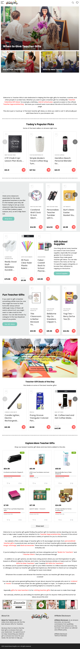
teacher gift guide (28, 568)
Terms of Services (60, 636)
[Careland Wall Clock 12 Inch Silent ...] (36, 195)
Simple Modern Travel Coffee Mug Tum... (39, 161)
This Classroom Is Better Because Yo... (35, 319)
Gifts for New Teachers (25, 563)
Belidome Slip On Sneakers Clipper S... (52, 317)
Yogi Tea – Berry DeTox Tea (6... (69, 316)
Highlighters (41, 257)
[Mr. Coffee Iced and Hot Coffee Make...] (65, 401)
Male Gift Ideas (59, 412)
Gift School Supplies (60, 243)
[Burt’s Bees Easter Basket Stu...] (69, 195)
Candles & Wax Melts (11, 412)
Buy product (23, 170)
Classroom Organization (9, 257)
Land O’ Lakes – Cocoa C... (38, 509)
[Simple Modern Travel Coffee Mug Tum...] (40, 144)
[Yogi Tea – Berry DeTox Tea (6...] (69, 298)
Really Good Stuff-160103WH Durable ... (10, 265)
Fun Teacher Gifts (13, 294)
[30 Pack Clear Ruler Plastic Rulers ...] (27, 246)
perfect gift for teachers (47, 532)
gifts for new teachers (19, 590)
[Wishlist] (77, 2)
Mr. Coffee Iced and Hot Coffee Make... (64, 416)
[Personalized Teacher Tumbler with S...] (53, 195)
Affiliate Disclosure (60, 634)
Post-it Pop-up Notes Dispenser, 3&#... (14, 509)
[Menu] (2, 2)
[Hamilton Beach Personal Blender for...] (65, 144)
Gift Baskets (66, 206)
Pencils (32, 412)
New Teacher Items (10, 155)
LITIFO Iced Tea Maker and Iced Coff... (39, 473)
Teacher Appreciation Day (13, 104)
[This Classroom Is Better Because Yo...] (36, 298)
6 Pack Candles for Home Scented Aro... (63, 509)
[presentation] (4, 141)
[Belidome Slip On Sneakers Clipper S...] (53, 298)
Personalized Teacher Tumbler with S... (53, 213)
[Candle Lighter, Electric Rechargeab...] (15, 401)
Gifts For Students (26, 257)
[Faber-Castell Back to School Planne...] (44, 246)
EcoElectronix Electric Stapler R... (14, 472)
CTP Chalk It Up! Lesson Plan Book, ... (14, 159)
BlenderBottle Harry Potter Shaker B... (63, 473)
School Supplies (59, 155)
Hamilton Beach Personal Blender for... (63, 161)
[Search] (73, 2)
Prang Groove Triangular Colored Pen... (39, 418)
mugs (5, 545)
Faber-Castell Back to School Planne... (42, 265)
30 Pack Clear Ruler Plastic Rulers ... (26, 264)
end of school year (45, 102)
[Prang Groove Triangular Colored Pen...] (40, 401)
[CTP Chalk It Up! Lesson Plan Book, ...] (15, 144)
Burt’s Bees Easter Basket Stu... (69, 212)
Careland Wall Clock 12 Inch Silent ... (35, 213)
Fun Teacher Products (36, 155)
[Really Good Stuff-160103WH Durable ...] (11, 246)
